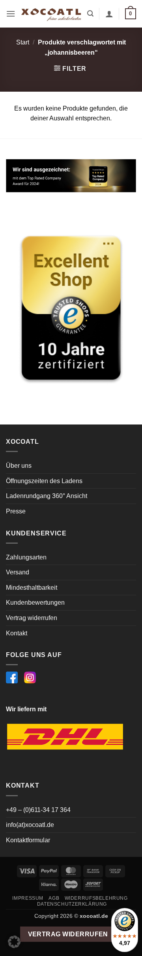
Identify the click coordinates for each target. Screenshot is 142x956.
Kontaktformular (28, 840)
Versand (17, 572)
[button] (10, 13)
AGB (54, 898)
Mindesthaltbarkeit (31, 587)
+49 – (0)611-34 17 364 (38, 810)
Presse (16, 511)
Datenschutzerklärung (72, 904)
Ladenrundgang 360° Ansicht (46, 496)
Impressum (27, 898)
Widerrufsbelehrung (96, 898)
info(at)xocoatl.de (30, 824)
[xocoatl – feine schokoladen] (51, 14)
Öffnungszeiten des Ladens (44, 481)
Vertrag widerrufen (31, 618)
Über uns (19, 465)
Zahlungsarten (26, 557)
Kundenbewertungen (35, 602)
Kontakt (16, 633)
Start (22, 42)
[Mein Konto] (109, 13)
